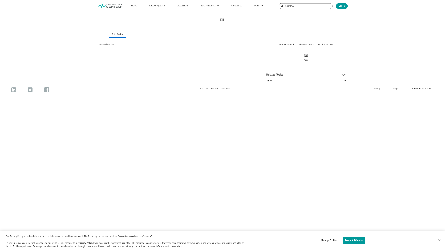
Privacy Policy (85, 243)
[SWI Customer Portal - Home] (110, 6)
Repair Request (208, 6)
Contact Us (236, 6)
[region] (222, 240)
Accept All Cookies (354, 240)
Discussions (182, 6)
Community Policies (421, 89)
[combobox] (308, 6)
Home (134, 6)
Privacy (376, 89)
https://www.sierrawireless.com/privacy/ (132, 236)
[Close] (439, 240)
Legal (396, 89)
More (256, 6)
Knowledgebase (157, 6)
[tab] (102, 31)
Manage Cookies (329, 240)
